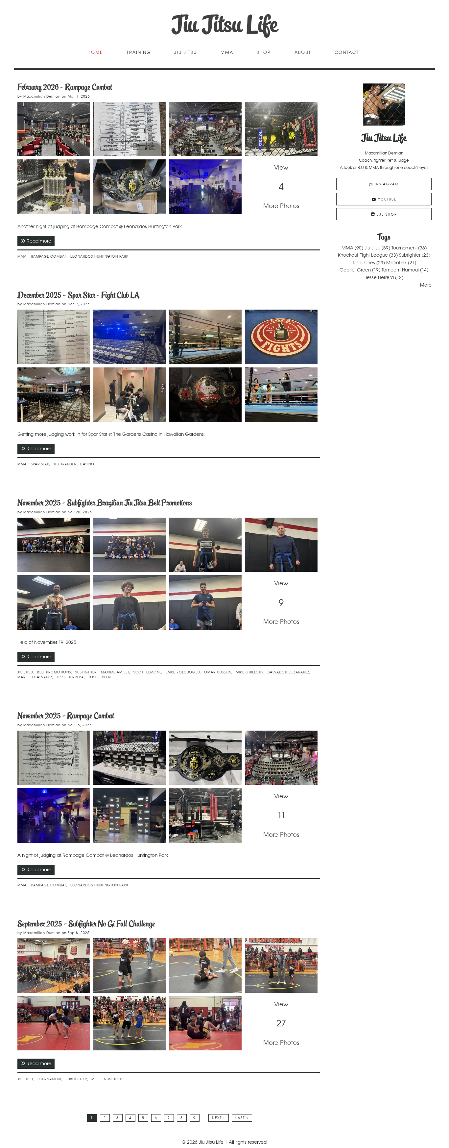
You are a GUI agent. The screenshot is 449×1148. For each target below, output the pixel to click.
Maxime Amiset (115, 672)
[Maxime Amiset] (205, 545)
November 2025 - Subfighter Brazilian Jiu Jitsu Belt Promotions (104, 502)
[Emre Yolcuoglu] (205, 602)
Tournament (49, 1079)
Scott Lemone (147, 672)
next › (218, 1118)
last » (241, 1118)
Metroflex (396, 263)
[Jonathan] (53, 602)
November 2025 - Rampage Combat (65, 715)
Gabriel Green (355, 270)
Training (139, 52)
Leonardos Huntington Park (99, 256)
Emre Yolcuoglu (183, 672)
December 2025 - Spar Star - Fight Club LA (78, 295)
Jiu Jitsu (185, 52)
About (303, 52)
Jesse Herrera (70, 677)
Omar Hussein (217, 672)
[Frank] (129, 602)
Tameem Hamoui (400, 270)
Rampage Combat (48, 256)
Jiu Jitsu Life (224, 24)
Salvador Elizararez (288, 672)
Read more (41, 241)
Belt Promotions (54, 672)
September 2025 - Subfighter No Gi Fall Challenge (86, 923)
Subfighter (86, 672)
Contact (347, 52)
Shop (264, 52)
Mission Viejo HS (108, 1079)
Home (95, 52)
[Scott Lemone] (281, 545)
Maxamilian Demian (41, 96)
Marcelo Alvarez (34, 677)
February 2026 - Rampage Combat (64, 87)
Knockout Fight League (363, 255)
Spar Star (40, 464)
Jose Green (99, 677)
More (426, 285)
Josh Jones (363, 263)
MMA (227, 52)
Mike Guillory (250, 672)
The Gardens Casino (74, 464)
